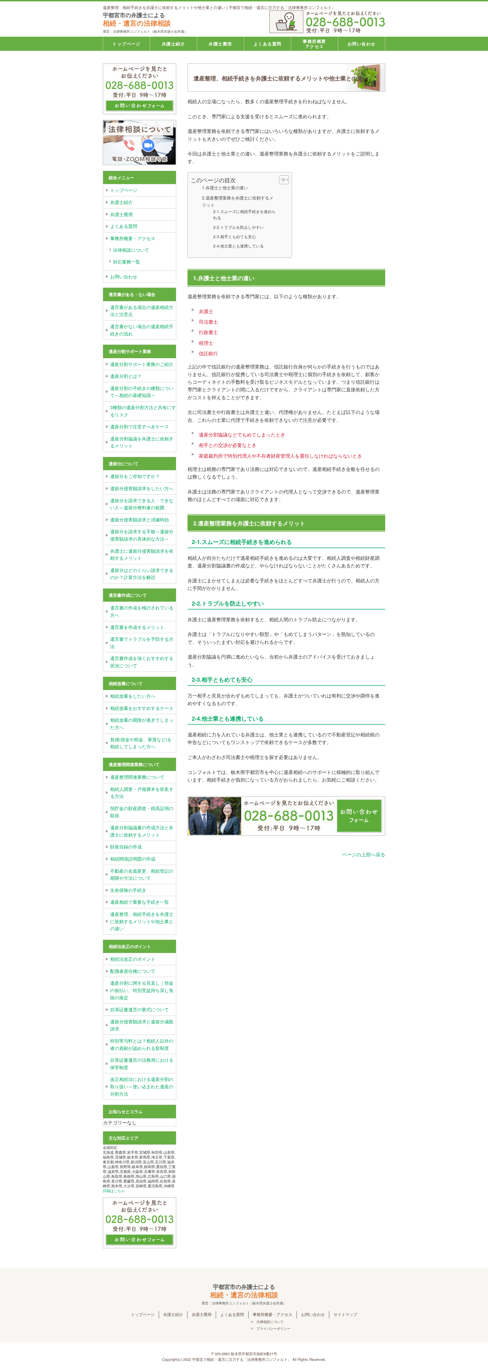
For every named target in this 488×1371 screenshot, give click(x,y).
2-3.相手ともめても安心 (234, 236)
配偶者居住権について (132, 971)
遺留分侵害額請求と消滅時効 (139, 519)
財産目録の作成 (126, 846)
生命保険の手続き (128, 890)
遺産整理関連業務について (137, 777)
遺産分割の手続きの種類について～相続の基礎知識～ (141, 392)
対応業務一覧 (126, 261)
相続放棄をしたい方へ (132, 696)
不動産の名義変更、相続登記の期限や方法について (141, 874)
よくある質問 (268, 44)
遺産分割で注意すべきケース (139, 426)
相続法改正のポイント (132, 959)
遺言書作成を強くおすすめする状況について (141, 662)
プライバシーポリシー (273, 1328)
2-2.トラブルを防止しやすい (238, 227)
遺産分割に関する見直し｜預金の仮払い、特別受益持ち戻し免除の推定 (141, 990)
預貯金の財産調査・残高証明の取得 (141, 812)
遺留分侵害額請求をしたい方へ (141, 488)
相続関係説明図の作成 (132, 858)
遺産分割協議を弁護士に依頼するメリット (141, 442)
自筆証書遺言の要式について (139, 1009)
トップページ (126, 44)
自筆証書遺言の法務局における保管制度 (141, 1064)
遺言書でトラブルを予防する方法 (141, 643)
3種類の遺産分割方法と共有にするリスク (143, 411)
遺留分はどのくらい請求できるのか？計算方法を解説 (141, 574)
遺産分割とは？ (126, 376)
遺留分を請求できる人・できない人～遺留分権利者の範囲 (141, 504)
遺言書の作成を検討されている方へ (141, 611)
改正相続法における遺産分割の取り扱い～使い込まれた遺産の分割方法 (141, 1086)
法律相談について (131, 250)
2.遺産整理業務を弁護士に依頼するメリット (237, 201)
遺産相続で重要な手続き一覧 (139, 902)
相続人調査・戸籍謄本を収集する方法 (141, 793)
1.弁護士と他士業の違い (225, 187)
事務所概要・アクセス (132, 238)
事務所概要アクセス (314, 43)
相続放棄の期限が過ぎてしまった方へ (141, 724)
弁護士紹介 (173, 44)
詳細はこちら (114, 1190)
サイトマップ (345, 1314)
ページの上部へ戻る (363, 854)
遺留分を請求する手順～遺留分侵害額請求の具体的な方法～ (141, 535)
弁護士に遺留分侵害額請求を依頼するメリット (141, 554)
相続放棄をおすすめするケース (141, 708)
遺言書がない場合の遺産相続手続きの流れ (141, 330)
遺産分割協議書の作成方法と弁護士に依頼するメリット (141, 831)
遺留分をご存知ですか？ (135, 476)
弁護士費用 (220, 44)
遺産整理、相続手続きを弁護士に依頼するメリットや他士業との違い (141, 921)
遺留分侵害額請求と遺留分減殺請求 (141, 1025)
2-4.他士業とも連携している (238, 246)
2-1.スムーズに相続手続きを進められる (244, 214)
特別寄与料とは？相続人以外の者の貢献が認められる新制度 (141, 1044)
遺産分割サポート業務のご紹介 (141, 364)
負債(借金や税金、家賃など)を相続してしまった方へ (141, 743)
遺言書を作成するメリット (137, 627)
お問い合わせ (362, 44)
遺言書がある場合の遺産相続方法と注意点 (141, 311)
